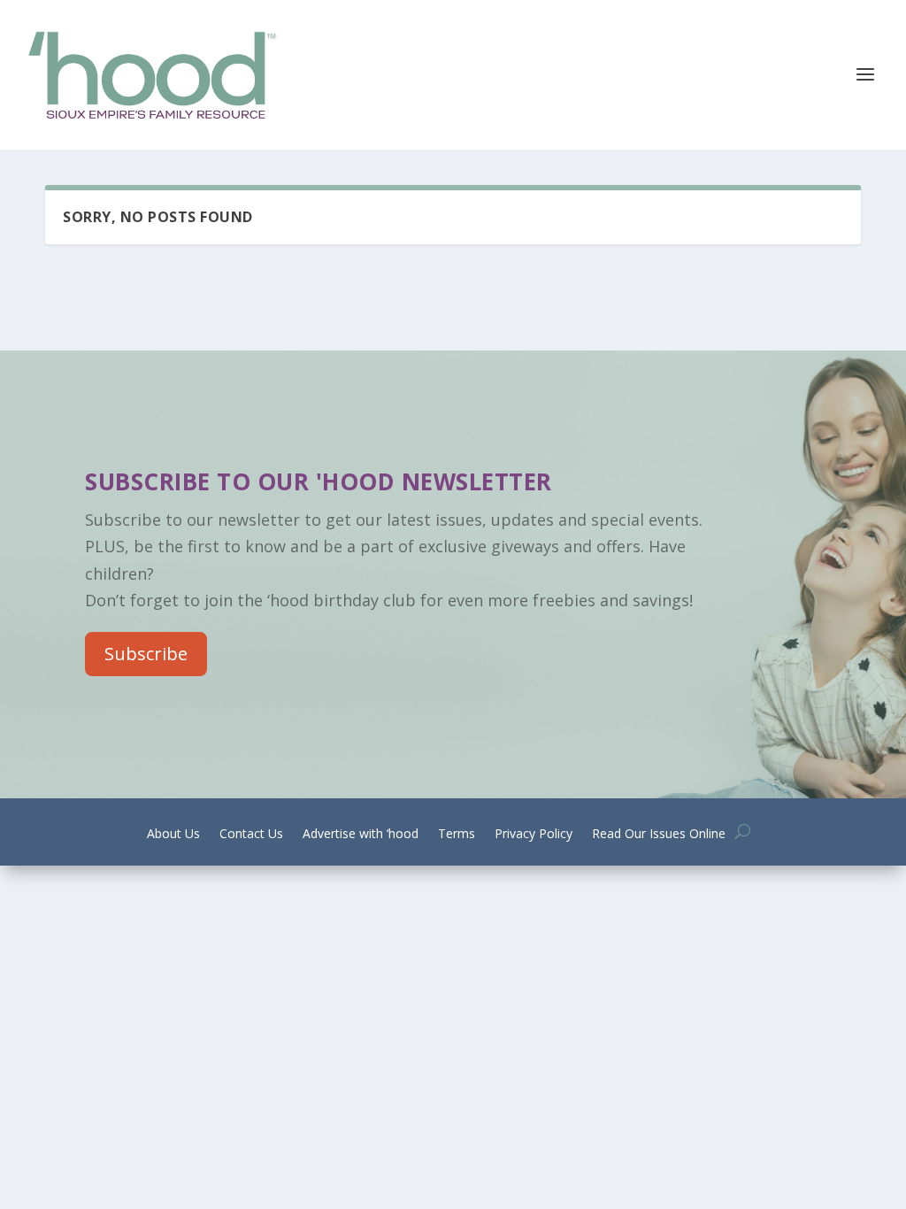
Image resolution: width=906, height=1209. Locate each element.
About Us (173, 835)
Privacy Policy (533, 835)
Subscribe (146, 654)
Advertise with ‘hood (360, 835)
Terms (456, 835)
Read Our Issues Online (659, 835)
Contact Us (251, 835)
